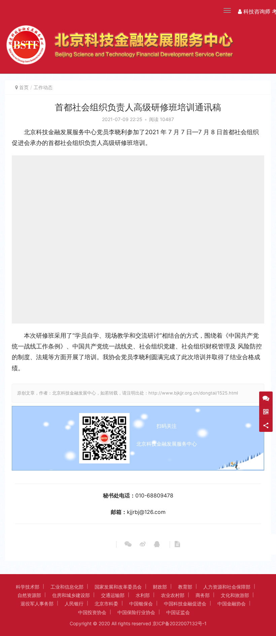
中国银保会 (141, 603)
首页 (24, 87)
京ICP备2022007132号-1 (179, 623)
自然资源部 (29, 595)
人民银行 (74, 603)
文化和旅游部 (235, 595)
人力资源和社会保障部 (226, 587)
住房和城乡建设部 (71, 595)
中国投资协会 (92, 612)
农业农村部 (172, 595)
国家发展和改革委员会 (118, 587)
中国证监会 (178, 612)
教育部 (185, 587)
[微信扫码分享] (128, 544)
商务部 (203, 595)
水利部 (143, 595)
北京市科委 (106, 603)
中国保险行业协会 (136, 612)
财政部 (160, 587)
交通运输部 (113, 595)
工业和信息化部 (66, 587)
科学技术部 (27, 587)
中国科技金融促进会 (185, 603)
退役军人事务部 (37, 603)
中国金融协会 (231, 603)
